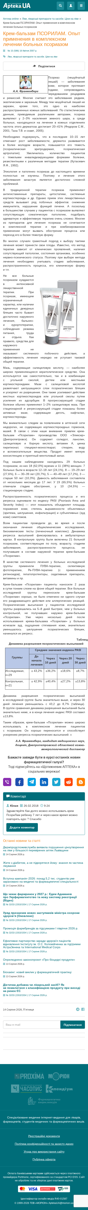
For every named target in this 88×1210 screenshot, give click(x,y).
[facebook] (19, 782)
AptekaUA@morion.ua (61, 1203)
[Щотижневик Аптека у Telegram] (78, 1009)
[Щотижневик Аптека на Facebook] (83, 1009)
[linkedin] (44, 782)
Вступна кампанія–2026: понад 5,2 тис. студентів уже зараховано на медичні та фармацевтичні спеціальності (40, 880)
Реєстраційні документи (44, 1136)
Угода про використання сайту (44, 1151)
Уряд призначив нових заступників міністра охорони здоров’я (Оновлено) (41, 914)
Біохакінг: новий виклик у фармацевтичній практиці (37, 972)
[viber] (7, 782)
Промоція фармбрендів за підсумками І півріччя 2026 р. (40, 928)
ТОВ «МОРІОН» (39, 1203)
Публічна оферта (44, 1159)
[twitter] (56, 782)
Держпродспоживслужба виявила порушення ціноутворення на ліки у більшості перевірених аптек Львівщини (43, 849)
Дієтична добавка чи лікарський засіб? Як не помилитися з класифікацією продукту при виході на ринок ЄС (41, 988)
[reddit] (68, 782)
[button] (60, 6)
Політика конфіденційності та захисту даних (44, 1143)
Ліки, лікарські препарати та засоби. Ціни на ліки (32, 56)
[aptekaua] (81, 782)
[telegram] (32, 782)
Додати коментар (22, 827)
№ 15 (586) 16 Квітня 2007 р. (22, 50)
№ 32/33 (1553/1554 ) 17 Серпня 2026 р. (26, 904)
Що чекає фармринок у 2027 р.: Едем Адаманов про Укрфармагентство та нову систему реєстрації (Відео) (40, 897)
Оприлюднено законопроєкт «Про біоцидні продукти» (39, 959)
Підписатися (73, 1024)
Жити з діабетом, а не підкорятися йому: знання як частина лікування (43, 864)
